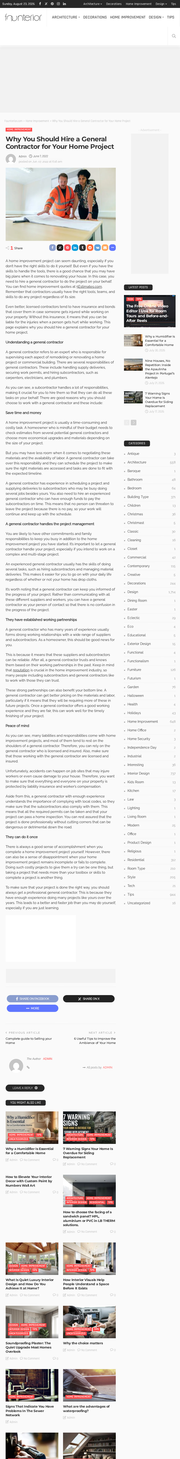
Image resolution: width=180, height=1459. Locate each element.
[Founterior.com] (23, 17)
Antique (152, 453)
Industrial (152, 756)
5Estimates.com (89, 287)
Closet (152, 549)
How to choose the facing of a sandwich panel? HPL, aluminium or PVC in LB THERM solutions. (89, 1218)
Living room (152, 816)
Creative (152, 574)
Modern (152, 825)
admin (23, 156)
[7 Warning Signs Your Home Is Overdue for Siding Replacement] (89, 1127)
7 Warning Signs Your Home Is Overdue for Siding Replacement (88, 1153)
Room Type (152, 868)
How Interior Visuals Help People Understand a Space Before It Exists (86, 1284)
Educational (152, 635)
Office (152, 834)
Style (152, 877)
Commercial (152, 557)
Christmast (152, 523)
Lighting (152, 808)
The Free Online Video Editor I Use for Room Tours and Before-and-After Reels (147, 313)
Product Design (152, 842)
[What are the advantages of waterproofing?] (89, 1385)
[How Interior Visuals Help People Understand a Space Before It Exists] (89, 1258)
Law (152, 799)
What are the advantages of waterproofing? (86, 1408)
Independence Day (152, 747)
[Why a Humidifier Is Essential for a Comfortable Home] (32, 1127)
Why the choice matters (83, 1343)
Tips (173, 4)
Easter (152, 609)
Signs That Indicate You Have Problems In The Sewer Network (30, 1410)
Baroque (152, 471)
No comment (32, 1160)
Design (160, 4)
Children (152, 505)
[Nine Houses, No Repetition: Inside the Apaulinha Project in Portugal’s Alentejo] (133, 365)
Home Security (152, 739)
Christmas (152, 514)
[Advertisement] (90, 80)
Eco (152, 626)
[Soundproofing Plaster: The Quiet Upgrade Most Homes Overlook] (32, 1322)
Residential (97, 1202)
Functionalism (152, 661)
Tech (130, 299)
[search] (174, 36)
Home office (152, 730)
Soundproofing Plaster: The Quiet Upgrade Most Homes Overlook (28, 1347)
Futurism (152, 678)
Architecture (91, 4)
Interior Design (76, 1139)
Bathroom (152, 479)
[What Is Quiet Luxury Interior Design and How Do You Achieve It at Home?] (32, 1258)
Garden (152, 687)
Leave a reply (23, 1088)
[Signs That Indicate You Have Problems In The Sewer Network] (32, 1385)
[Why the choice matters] (89, 1322)
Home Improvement (139, 4)
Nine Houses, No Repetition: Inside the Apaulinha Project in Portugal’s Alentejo (160, 369)
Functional (152, 652)
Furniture (152, 670)
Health (152, 704)
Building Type (152, 497)
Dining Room (152, 600)
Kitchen (152, 791)
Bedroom (152, 488)
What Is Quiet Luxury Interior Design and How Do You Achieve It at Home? (30, 1284)
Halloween (152, 695)
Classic (152, 531)
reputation (21, 670)
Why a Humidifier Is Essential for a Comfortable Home (29, 1151)
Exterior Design (152, 644)
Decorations (114, 4)
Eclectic (152, 618)
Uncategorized (18, 1139)
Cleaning (152, 540)
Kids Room (152, 782)
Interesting (152, 765)
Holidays (152, 713)
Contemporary (152, 566)
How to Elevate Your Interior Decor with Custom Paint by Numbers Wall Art (29, 1181)
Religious (152, 851)
